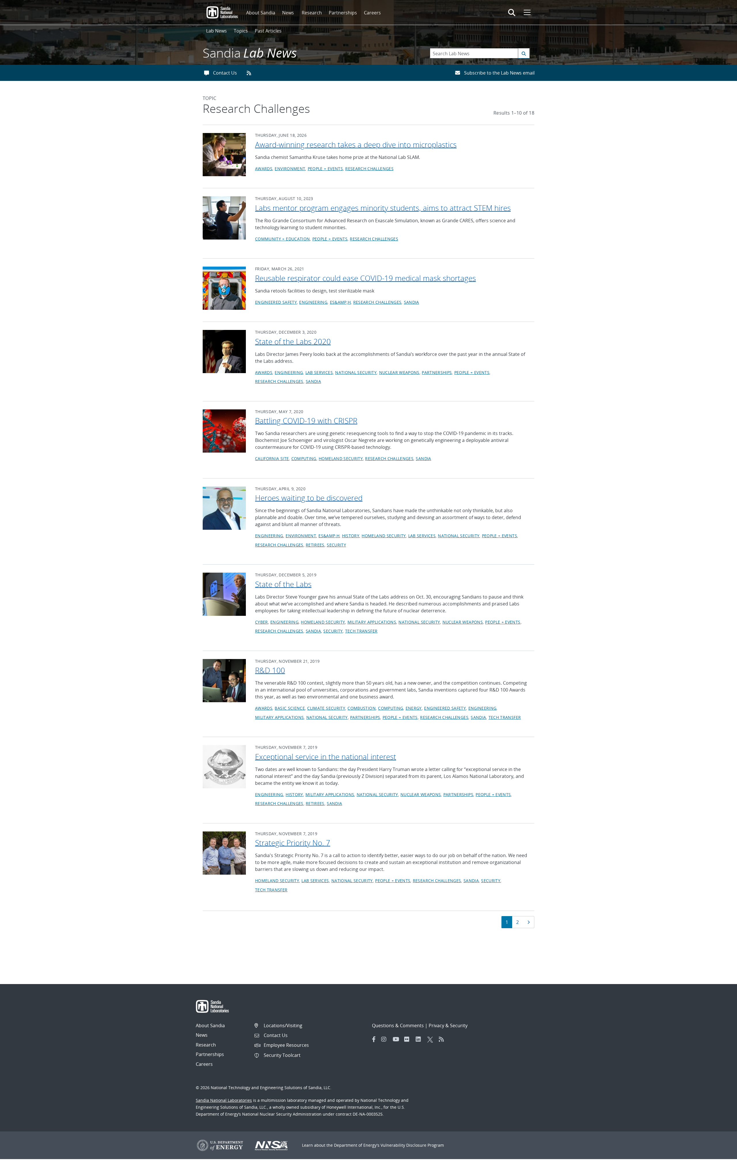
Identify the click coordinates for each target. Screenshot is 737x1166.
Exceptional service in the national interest (325, 756)
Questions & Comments (398, 1025)
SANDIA (411, 302)
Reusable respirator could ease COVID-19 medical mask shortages (365, 278)
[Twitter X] (431, 1039)
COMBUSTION (361, 708)
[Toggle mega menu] (526, 12)
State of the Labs (283, 584)
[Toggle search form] (512, 12)
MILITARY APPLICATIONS (371, 622)
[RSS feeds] (251, 73)
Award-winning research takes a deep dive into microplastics (356, 144)
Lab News (216, 31)
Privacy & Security (448, 1025)
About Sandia (260, 13)
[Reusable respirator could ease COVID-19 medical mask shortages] (224, 287)
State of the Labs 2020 (293, 341)
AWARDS (263, 168)
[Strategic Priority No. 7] (224, 852)
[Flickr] (408, 1039)
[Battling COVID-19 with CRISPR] (224, 430)
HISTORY (350, 535)
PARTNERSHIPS (437, 372)
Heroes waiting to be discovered (308, 498)
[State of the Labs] (224, 593)
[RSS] (443, 1039)
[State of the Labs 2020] (224, 351)
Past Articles (268, 31)
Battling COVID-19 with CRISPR (306, 420)
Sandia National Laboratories (224, 1100)
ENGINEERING (313, 302)
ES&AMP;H (340, 302)
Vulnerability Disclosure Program (412, 1145)
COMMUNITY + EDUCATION (282, 239)
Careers (372, 13)
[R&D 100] (224, 680)
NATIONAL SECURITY (356, 372)
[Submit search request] (524, 53)
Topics (241, 31)
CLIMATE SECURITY (326, 708)
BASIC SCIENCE (290, 708)
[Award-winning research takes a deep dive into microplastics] (224, 154)
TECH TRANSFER (361, 631)
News (288, 13)
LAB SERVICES (319, 372)
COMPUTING (303, 458)
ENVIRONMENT (290, 168)
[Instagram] (385, 1039)
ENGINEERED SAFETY (276, 302)
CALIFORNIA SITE (272, 458)
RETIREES (315, 545)
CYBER (261, 622)
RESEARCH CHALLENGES (369, 168)
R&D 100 (270, 670)
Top (720, 1159)
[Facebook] (374, 1039)
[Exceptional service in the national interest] (224, 766)
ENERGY (414, 708)
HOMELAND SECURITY (341, 458)
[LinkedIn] (420, 1039)
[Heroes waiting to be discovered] (224, 507)
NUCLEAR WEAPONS (399, 372)
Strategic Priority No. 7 (292, 843)
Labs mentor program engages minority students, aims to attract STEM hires (383, 208)
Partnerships (343, 13)
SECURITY (336, 545)
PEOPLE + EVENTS (325, 168)
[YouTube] (397, 1039)
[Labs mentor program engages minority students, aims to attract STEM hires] (224, 217)
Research (312, 13)
